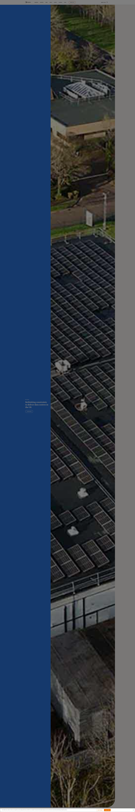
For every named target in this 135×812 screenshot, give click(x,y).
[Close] (133, 810)
